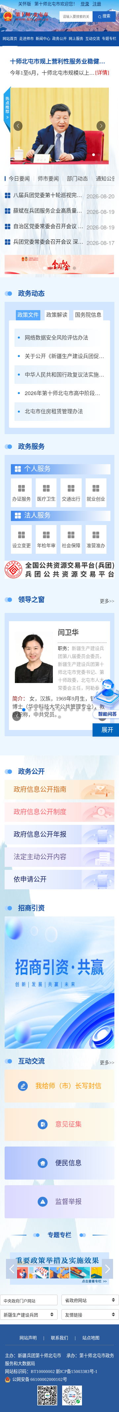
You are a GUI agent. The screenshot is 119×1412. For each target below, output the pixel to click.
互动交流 (92, 39)
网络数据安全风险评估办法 (56, 337)
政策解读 (56, 315)
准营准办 (96, 545)
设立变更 (21, 545)
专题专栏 (109, 39)
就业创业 (96, 498)
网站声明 (28, 1337)
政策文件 (28, 315)
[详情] (102, 72)
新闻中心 (43, 39)
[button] (93, 154)
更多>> (107, 601)
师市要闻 (48, 178)
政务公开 (59, 39)
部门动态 (77, 178)
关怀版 (24, 3)
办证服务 (21, 498)
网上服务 (76, 39)
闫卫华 (68, 632)
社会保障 (71, 545)
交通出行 (71, 498)
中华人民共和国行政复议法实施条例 (64, 374)
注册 (97, 3)
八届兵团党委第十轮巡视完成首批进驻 (58, 195)
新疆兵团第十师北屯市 (39, 1355)
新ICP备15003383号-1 (77, 1371)
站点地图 (90, 1337)
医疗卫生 (46, 498)
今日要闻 (19, 178)
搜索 (106, 16)
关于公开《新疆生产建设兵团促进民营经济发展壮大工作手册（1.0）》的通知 (64, 356)
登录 (85, 3)
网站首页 (10, 39)
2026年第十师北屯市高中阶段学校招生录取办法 (64, 393)
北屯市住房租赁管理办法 (54, 411)
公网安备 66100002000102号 (39, 1379)
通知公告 (106, 178)
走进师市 (26, 39)
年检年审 (46, 545)
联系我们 (59, 1337)
